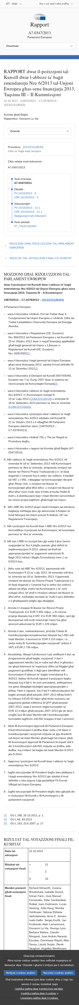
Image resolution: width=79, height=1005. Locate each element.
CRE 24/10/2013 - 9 (26, 197)
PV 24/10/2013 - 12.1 (27, 207)
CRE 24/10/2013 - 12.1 (28, 211)
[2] (36, 368)
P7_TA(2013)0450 (25, 226)
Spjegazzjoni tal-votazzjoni (30, 215)
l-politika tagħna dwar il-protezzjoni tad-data (39, 988)
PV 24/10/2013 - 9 (25, 193)
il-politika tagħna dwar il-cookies (38, 993)
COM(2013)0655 (19, 406)
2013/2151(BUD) (33, 147)
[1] (28, 353)
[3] (55, 383)
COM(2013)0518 (40, 398)
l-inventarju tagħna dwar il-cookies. (39, 998)
